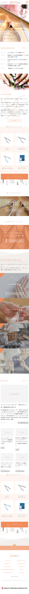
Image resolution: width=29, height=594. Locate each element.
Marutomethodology (8, 569)
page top (14, 547)
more (15, 120)
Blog (21, 569)
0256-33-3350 (13, 2)
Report (21, 566)
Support (7, 563)
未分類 (2, 447)
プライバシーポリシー (14, 576)
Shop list (21, 563)
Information (7, 572)
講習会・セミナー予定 (23, 422)
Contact (21, 572)
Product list (21, 560)
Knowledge (7, 566)
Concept (7, 560)
